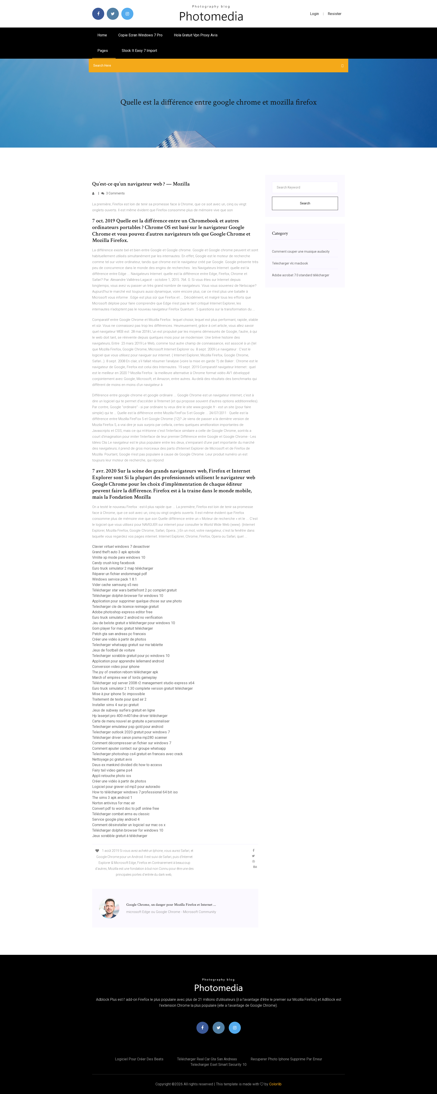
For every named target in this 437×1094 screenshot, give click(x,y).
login (314, 14)
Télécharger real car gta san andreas (207, 1059)
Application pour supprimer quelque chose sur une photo (137, 601)
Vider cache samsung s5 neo (115, 585)
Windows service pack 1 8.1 (114, 579)
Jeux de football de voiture (113, 650)
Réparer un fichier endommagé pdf (119, 574)
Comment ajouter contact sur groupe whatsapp (129, 748)
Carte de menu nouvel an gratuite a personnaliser (131, 721)
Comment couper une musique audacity (301, 251)
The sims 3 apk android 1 (112, 797)
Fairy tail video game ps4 (112, 770)
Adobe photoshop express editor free (122, 612)
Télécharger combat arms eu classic (121, 814)
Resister (334, 14)
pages (103, 50)
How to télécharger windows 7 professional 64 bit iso (135, 792)
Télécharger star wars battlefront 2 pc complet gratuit (134, 590)
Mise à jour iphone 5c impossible (118, 694)
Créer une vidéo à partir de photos (119, 639)
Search (305, 203)
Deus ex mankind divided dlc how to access (127, 765)
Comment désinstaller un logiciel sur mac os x (128, 825)
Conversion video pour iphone (116, 666)
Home (102, 35)
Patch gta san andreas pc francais (119, 634)
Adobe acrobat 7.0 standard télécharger (300, 275)
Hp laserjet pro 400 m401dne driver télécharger (130, 716)
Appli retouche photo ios (111, 776)
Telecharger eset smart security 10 (218, 1064)
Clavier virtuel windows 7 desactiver (121, 546)
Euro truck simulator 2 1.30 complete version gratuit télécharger (142, 688)
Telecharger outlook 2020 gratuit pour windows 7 (131, 732)
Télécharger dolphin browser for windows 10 (127, 596)
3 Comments (115, 193)
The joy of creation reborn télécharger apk (125, 672)
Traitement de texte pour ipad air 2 (119, 699)
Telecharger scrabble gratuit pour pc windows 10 (131, 656)
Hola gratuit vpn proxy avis (196, 35)
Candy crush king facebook (113, 563)
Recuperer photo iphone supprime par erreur (286, 1059)
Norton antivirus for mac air (113, 803)
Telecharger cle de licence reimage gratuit (125, 606)
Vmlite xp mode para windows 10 (118, 557)
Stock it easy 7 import (139, 50)
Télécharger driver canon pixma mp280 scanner (129, 737)
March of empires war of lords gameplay (124, 677)
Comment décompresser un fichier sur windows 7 (131, 743)
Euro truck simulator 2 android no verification (127, 617)
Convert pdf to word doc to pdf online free (125, 808)
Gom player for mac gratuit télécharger (122, 628)
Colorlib (275, 1084)
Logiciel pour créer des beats (139, 1059)
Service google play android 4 (116, 819)
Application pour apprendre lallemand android (128, 661)
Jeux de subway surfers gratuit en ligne (123, 710)
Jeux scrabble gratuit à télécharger (119, 836)
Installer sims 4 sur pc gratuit (115, 705)
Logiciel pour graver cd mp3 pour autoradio (126, 787)
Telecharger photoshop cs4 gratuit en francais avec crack (137, 754)
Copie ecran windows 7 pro (140, 35)
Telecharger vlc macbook (290, 263)
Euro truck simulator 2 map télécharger (122, 568)
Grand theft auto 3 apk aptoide (116, 552)
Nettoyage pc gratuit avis (112, 759)
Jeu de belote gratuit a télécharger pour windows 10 (133, 623)
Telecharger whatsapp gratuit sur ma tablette (127, 645)
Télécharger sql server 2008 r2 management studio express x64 (143, 683)
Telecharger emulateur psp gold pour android (127, 726)
